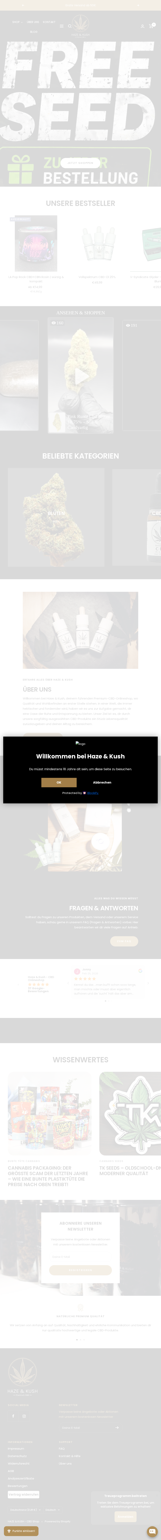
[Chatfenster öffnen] (152, 1531)
